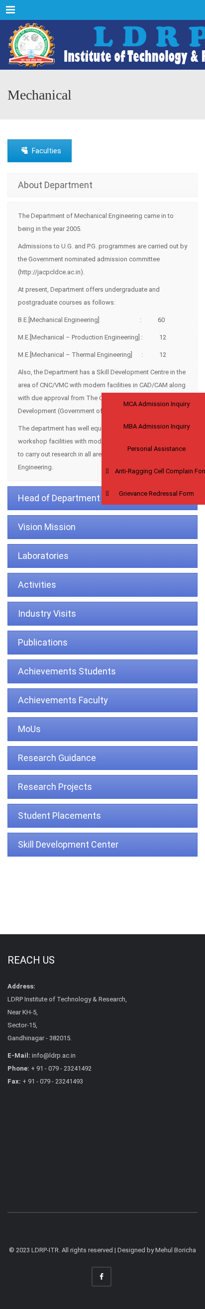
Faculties (46, 151)
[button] (153, 404)
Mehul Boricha (175, 1250)
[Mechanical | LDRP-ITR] (102, 45)
